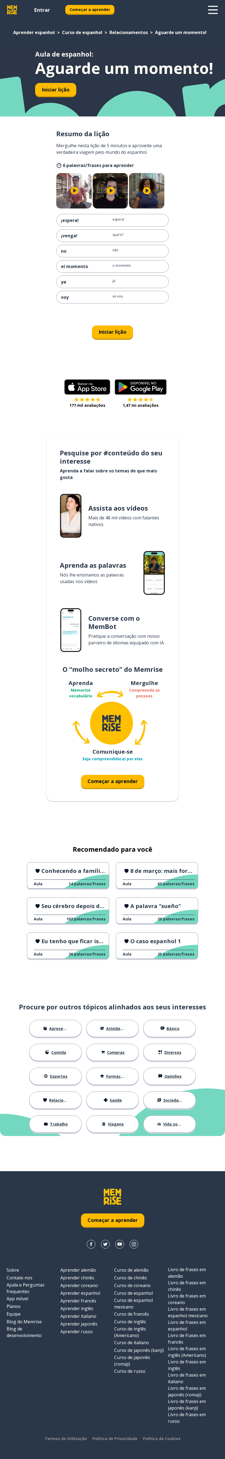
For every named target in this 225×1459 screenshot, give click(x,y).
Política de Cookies (162, 1438)
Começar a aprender (90, 9)
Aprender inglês (76, 1308)
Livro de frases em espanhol (187, 1325)
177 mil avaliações (87, 405)
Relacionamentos (128, 32)
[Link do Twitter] (105, 1244)
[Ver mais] (213, 9)
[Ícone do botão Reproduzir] (74, 190)
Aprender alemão (78, 1270)
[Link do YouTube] (119, 1244)
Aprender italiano (78, 1316)
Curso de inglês (130, 1322)
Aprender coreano (79, 1285)
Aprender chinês (77, 1278)
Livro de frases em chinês (187, 1286)
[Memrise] (12, 9)
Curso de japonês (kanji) (139, 1350)
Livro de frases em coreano (187, 1299)
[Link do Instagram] (134, 1244)
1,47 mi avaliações (141, 405)
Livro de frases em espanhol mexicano (188, 1312)
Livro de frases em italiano (187, 1378)
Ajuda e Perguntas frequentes (25, 1288)
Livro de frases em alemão (187, 1272)
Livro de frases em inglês (187, 1365)
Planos (14, 1306)
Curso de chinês (130, 1278)
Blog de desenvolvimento (24, 1332)
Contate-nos (19, 1278)
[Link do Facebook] (91, 1244)
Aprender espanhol (34, 32)
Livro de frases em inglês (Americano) (187, 1352)
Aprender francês (78, 1301)
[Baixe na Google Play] (141, 387)
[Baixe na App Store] (87, 387)
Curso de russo (129, 1371)
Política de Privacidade (114, 1438)
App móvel (17, 1299)
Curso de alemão (131, 1270)
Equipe (14, 1314)
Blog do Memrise (24, 1322)
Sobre (13, 1270)
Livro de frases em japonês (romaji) (187, 1391)
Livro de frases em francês (187, 1338)
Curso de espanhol (82, 32)
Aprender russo (76, 1332)
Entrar (42, 10)
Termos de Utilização (66, 1438)
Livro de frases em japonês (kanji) (187, 1404)
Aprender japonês (78, 1324)
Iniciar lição (56, 89)
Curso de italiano (131, 1343)
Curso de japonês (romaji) (132, 1360)
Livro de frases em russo (187, 1417)
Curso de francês (131, 1314)
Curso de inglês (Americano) (130, 1332)
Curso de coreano (132, 1285)
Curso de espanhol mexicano (133, 1303)
